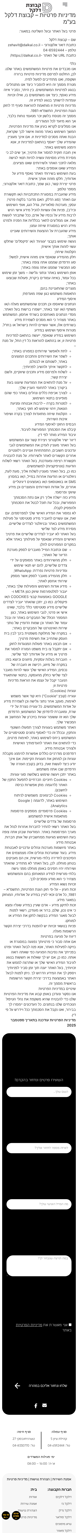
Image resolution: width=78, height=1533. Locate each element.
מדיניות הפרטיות (29, 1325)
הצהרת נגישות (27, 1510)
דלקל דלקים (64, 1497)
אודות (33, 1497)
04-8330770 (21, 1445)
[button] (65, 4)
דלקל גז (67, 1504)
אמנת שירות (29, 1504)
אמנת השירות (61, 1479)
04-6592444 (56, 1445)
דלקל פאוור (64, 1531)
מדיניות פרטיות (17, 1479)
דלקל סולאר (63, 1517)
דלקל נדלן (65, 1510)
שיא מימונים (63, 1524)
